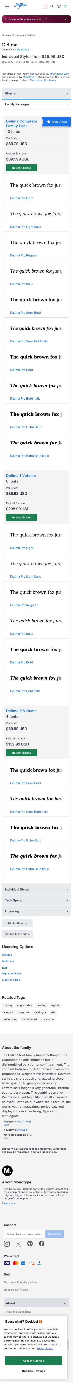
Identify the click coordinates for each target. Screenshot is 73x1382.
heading (41, 1005)
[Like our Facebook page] (43, 1244)
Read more (8, 1203)
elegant (8, 1012)
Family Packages (17, 104)
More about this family (43, 80)
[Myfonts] (20, 8)
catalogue (40, 1012)
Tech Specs (13, 900)
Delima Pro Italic (21, 284)
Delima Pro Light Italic (25, 226)
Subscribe (54, 1234)
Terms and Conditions (17, 1312)
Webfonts (8, 961)
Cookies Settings (33, 1371)
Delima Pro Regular (23, 255)
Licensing (12, 911)
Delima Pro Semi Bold (25, 312)
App (4, 967)
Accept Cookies (33, 1361)
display (8, 1005)
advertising (10, 1019)
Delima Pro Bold (21, 369)
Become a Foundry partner (20, 1282)
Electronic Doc (11, 980)
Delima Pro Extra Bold (25, 427)
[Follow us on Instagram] (8, 1244)
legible (55, 1005)
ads (53, 1012)
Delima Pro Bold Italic (25, 398)
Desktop (7, 955)
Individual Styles (17, 889)
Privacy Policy (45, 1348)
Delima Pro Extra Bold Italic (29, 455)
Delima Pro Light (21, 198)
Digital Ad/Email (11, 973)
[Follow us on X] (20, 1244)
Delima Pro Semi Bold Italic (29, 341)
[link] (59, 6)
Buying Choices (21, 168)
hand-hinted (29, 1019)
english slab (24, 1005)
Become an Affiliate (16, 1290)
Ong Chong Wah (59, 74)
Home (5, 35)
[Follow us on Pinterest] (31, 1244)
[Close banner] (65, 19)
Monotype (18, 35)
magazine (23, 1012)
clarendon (47, 1019)
